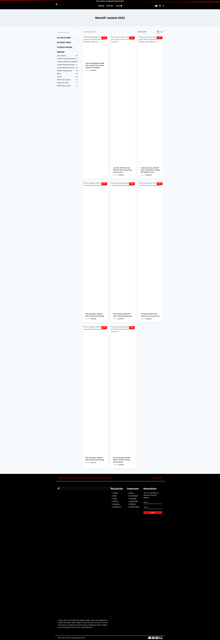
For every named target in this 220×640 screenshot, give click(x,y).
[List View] (161, 32)
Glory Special (61, 55)
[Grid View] (158, 32)
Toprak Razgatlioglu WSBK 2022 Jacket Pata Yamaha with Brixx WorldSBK (94, 65)
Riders (59, 74)
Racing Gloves (85, 478)
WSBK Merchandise (64, 86)
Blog (118, 6)
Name (146, 502)
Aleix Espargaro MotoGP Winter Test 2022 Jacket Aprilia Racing (121, 460)
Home (100, 6)
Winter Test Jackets (64, 80)
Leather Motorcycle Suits (65, 68)
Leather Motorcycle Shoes (66, 65)
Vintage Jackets (107, 478)
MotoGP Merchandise (64, 71)
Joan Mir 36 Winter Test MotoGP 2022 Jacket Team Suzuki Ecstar (122, 170)
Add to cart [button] (89, 75)
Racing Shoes (96, 478)
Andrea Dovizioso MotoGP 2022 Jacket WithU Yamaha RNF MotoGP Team (150, 170)
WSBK (160, 478)
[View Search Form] (163, 6)
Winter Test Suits (63, 83)
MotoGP (154, 478)
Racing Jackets (73, 478)
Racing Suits (62, 478)
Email (146, 507)
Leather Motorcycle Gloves (66, 59)
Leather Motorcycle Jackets (66, 62)
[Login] (160, 6)
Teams (59, 77)
